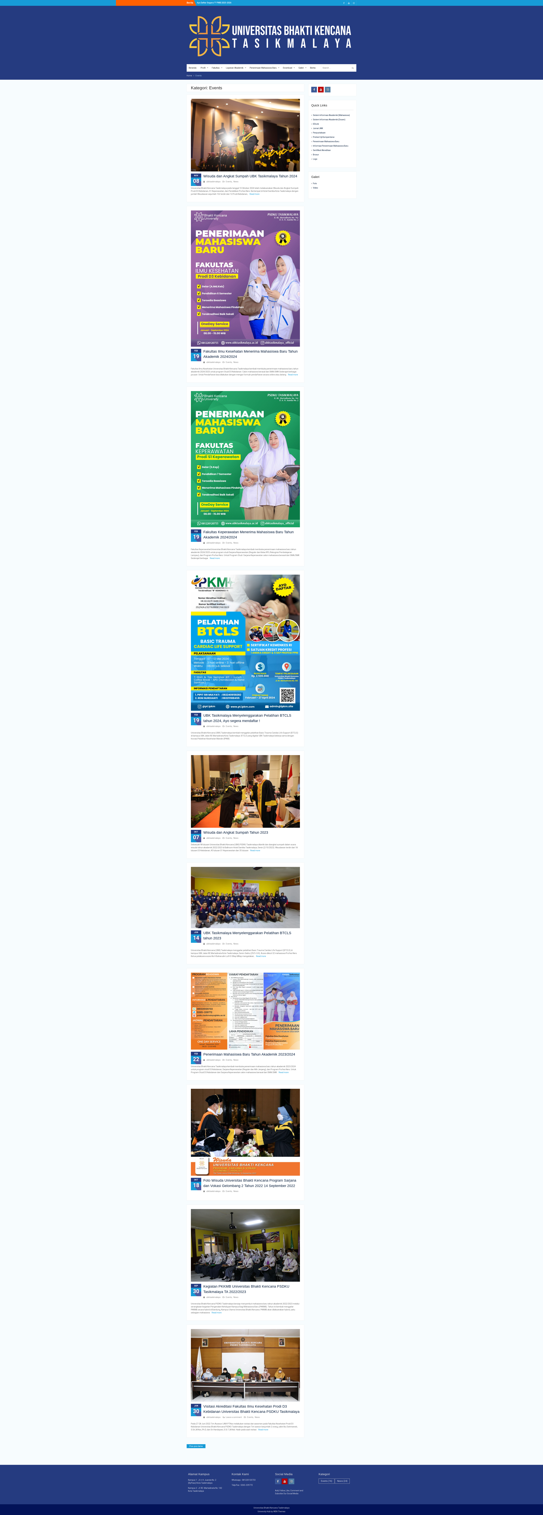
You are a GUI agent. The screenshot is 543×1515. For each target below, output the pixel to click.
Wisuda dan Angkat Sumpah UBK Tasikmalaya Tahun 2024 (250, 176)
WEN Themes (279, 1511)
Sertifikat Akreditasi (322, 150)
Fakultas (216, 68)
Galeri (301, 68)
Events (229, 181)
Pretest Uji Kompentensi (323, 137)
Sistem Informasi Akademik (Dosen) (329, 119)
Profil (203, 68)
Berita (312, 68)
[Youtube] (348, 3)
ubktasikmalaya (213, 181)
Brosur (316, 154)
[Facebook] (343, 3)
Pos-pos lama (196, 1446)
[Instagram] (353, 3)
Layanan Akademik (234, 68)
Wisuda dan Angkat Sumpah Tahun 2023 (235, 832)
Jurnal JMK (318, 128)
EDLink (316, 124)
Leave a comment (234, 1417)
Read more (254, 194)
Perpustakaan (319, 133)
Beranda (192, 68)
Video (315, 188)
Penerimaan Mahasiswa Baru (263, 68)
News (235, 181)
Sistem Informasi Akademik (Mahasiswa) (331, 115)
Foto (315, 183)
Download (287, 68)
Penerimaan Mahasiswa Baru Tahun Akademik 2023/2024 (249, 1054)
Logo (315, 159)
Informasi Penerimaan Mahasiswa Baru (330, 146)
